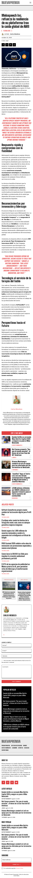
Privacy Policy (19, 868)
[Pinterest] (10, 44)
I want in (15, 864)
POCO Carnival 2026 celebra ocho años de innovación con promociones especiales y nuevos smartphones (16, 545)
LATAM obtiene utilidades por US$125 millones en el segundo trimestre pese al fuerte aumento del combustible (21, 492)
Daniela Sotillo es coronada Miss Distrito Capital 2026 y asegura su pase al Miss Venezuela (21, 440)
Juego (14, 457)
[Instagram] (7, 782)
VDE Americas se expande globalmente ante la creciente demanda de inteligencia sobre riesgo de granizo (8, 595)
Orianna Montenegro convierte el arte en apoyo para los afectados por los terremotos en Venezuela (21, 464)
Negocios (14, 498)
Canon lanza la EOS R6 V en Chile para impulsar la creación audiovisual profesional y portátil (15, 556)
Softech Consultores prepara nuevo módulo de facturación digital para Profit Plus (16, 512)
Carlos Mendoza (15, 34)
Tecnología (5, 517)
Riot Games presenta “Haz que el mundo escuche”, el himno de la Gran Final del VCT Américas (21, 452)
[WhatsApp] (14, 44)
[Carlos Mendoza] (3, 34)
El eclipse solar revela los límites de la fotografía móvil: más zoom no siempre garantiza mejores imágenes (16, 522)
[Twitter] (6, 44)
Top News (14, 469)
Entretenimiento (17, 445)
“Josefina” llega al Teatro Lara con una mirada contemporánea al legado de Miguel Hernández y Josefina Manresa (21, 478)
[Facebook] (3, 44)
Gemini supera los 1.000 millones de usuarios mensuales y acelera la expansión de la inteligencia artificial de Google (16, 534)
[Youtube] (16, 782)
